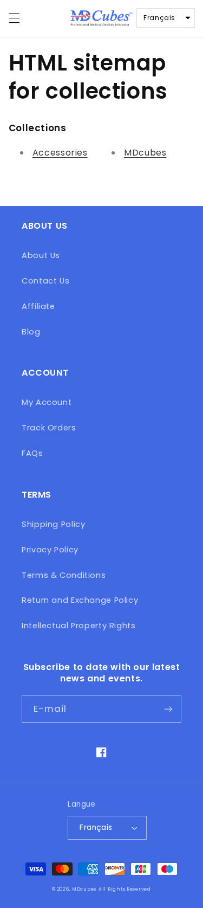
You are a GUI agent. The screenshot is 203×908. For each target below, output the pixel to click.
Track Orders (49, 427)
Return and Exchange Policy (80, 600)
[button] (14, 18)
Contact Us (45, 280)
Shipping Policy (53, 524)
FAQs (32, 453)
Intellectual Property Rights (79, 625)
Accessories (60, 152)
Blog (31, 331)
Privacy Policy (50, 549)
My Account (46, 402)
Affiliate (38, 306)
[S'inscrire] (168, 709)
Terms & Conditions (64, 575)
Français (96, 827)
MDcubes (145, 152)
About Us (41, 255)
